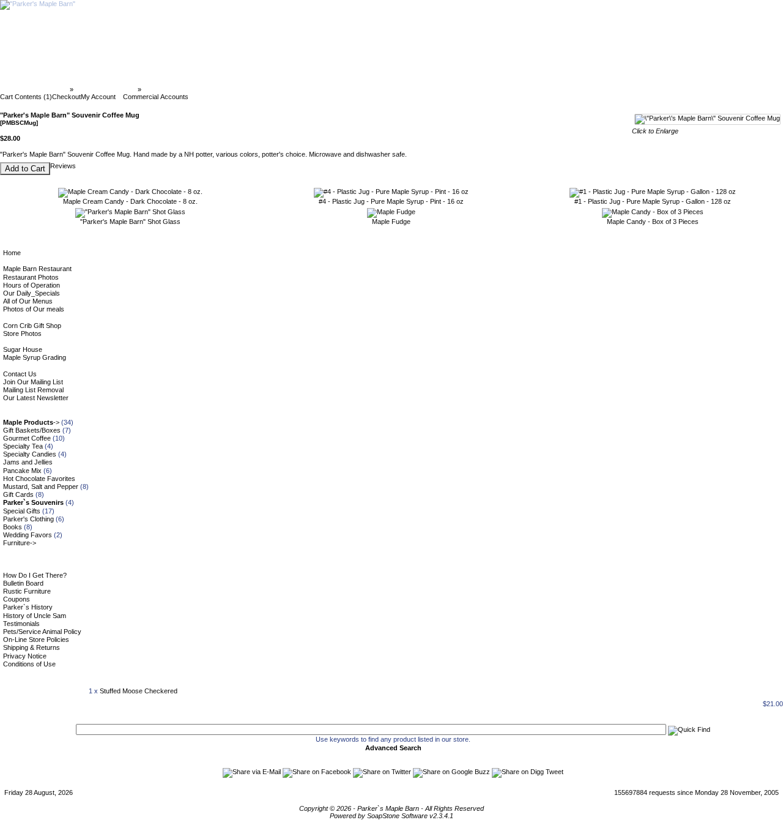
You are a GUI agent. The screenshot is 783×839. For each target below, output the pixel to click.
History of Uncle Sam (34, 615)
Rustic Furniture (27, 591)
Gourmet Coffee (27, 438)
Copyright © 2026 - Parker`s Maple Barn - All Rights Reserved (391, 808)
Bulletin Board (23, 583)
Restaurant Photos (31, 277)
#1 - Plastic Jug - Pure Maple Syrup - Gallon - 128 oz (652, 201)
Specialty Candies (29, 454)
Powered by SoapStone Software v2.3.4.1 (391, 815)
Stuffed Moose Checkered (138, 691)
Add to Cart (25, 168)
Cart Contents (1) (26, 96)
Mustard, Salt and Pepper (40, 486)
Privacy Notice (24, 656)
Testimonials (21, 623)
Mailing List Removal (33, 389)
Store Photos (22, 333)
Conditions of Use (29, 664)
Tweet (554, 771)
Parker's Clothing (28, 519)
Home (12, 252)
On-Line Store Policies (36, 639)
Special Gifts (21, 511)
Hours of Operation (31, 285)
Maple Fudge (391, 221)
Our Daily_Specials (31, 293)
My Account (98, 96)
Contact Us (20, 374)
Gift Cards (18, 494)
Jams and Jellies (28, 462)
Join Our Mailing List (33, 382)
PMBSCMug (162, 89)
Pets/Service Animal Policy (42, 631)
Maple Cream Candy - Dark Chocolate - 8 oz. (130, 201)
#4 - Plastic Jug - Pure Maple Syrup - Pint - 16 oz (391, 201)
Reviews (63, 166)
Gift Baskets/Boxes (32, 430)
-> (31, 422)
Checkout (66, 96)
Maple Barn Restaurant (37, 268)
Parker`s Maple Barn (36, 89)
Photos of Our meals (33, 309)
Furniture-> (19, 542)
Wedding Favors (27, 535)
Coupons (16, 599)
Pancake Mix (22, 470)
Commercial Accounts (155, 96)
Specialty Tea (23, 446)
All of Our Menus (28, 301)
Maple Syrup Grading (34, 357)
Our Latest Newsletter (36, 397)
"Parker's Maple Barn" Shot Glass (130, 221)
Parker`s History (28, 607)
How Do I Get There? (35, 575)
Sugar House (22, 349)
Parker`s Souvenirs (105, 89)
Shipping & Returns (31, 647)
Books (12, 527)
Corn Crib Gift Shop (32, 325)
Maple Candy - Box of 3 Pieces (653, 221)
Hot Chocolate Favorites (39, 478)
